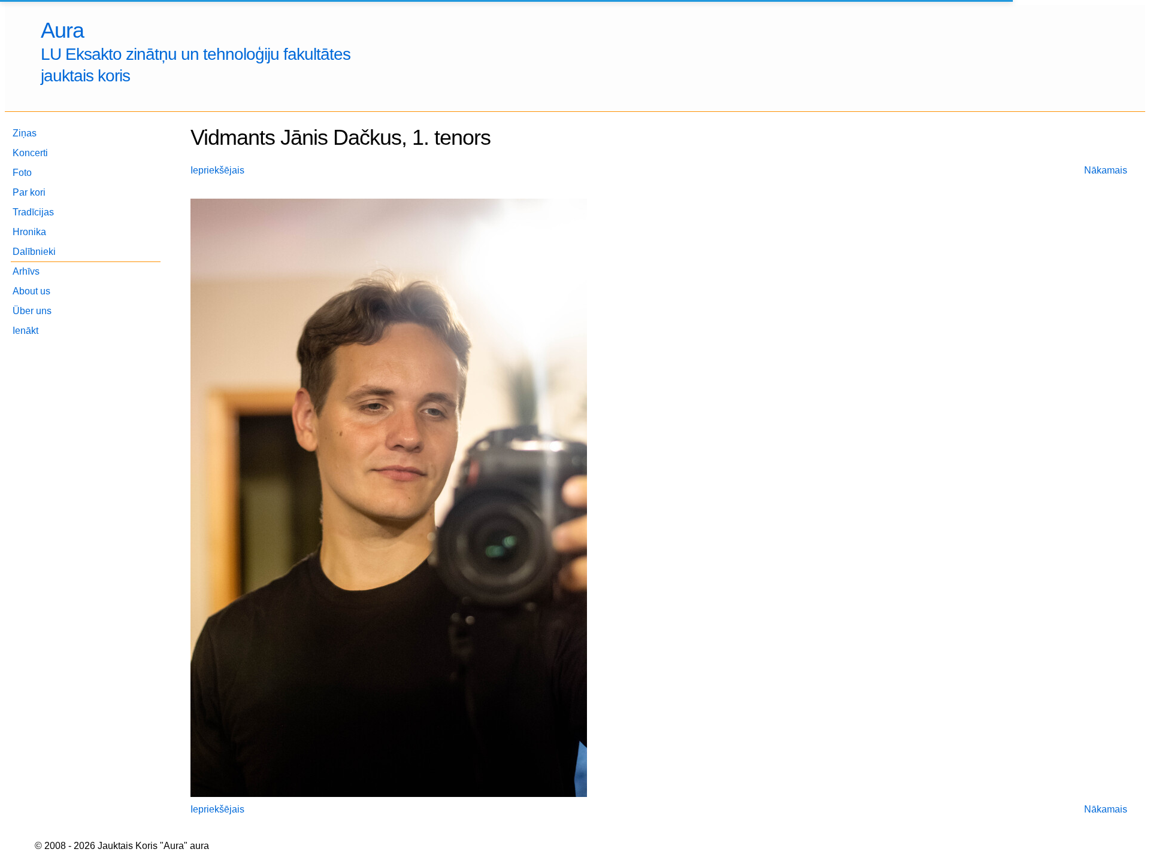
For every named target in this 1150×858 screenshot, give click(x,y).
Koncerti (30, 153)
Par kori (29, 192)
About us (31, 291)
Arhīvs (26, 271)
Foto (22, 173)
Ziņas (25, 133)
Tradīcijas (33, 212)
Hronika (29, 232)
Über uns (32, 311)
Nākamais (1105, 170)
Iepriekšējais (217, 170)
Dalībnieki (34, 252)
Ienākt (25, 330)
